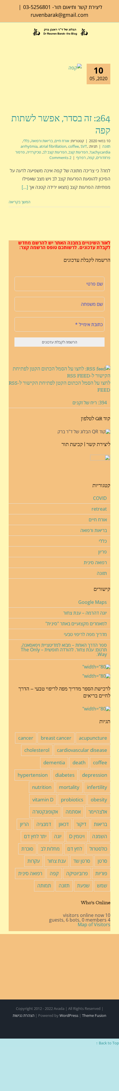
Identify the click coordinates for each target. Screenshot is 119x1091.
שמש (102, 885)
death (78, 762)
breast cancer (56, 737)
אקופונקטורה (45, 811)
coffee (73, 146)
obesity (99, 799)
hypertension (33, 775)
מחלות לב (50, 848)
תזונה (106, 146)
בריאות (100, 824)
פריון (102, 551)
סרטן (102, 861)
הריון (24, 824)
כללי (26, 140)
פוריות (101, 873)
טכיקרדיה (34, 152)
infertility (97, 787)
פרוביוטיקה (77, 873)
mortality (69, 787)
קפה (91, 157)
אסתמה (73, 811)
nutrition (41, 787)
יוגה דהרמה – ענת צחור (85, 613)
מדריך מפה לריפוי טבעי (85, 634)
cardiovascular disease (82, 750)
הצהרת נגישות (23, 1015)
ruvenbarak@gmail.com (59, 14)
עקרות (33, 861)
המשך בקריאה (20, 201)
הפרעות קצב (78, 152)
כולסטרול (98, 848)
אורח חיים (62, 140)
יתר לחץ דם (35, 836)
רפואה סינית (95, 562)
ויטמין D (77, 836)
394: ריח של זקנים (89, 402)
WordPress (69, 1015)
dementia (54, 762)
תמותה (44, 885)
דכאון (64, 824)
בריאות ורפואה (42, 140)
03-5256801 (37, 6)
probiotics (72, 799)
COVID (100, 498)
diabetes (65, 775)
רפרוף (81, 157)
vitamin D (42, 799)
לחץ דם (74, 848)
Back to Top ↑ (107, 1043)
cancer (25, 737)
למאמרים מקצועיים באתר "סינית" (76, 623)
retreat (99, 509)
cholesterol (36, 750)
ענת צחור (56, 861)
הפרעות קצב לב (55, 152)
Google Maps (92, 602)
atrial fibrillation (52, 146)
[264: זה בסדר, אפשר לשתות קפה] (53, 85)
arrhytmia (29, 146)
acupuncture (93, 737)
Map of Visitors (94, 924)
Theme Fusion (94, 1015)
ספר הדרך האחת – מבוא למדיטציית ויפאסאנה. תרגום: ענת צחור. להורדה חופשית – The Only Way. (64, 649)
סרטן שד (81, 861)
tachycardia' (100, 152)
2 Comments (60, 157)
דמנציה (43, 824)
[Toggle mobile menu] (11, 40)
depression (94, 775)
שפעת (83, 885)
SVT (84, 146)
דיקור (81, 824)
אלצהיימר (97, 811)
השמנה (99, 836)
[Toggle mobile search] (20, 40)
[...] (25, 187)
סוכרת (27, 848)
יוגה (58, 836)
